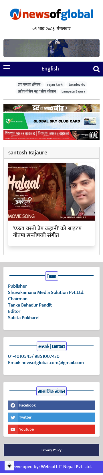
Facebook (27, 405)
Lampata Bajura (73, 91)
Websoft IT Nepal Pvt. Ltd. (66, 467)
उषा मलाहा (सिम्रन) (29, 84)
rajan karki (55, 84)
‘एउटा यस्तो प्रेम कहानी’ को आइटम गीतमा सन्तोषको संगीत (47, 232)
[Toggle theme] (9, 465)
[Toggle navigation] (96, 69)
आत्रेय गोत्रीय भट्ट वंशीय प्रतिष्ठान (37, 91)
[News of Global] (51, 15)
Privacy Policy (51, 450)
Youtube (26, 429)
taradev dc (77, 84)
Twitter (25, 417)
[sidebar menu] (6, 68)
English (50, 68)
